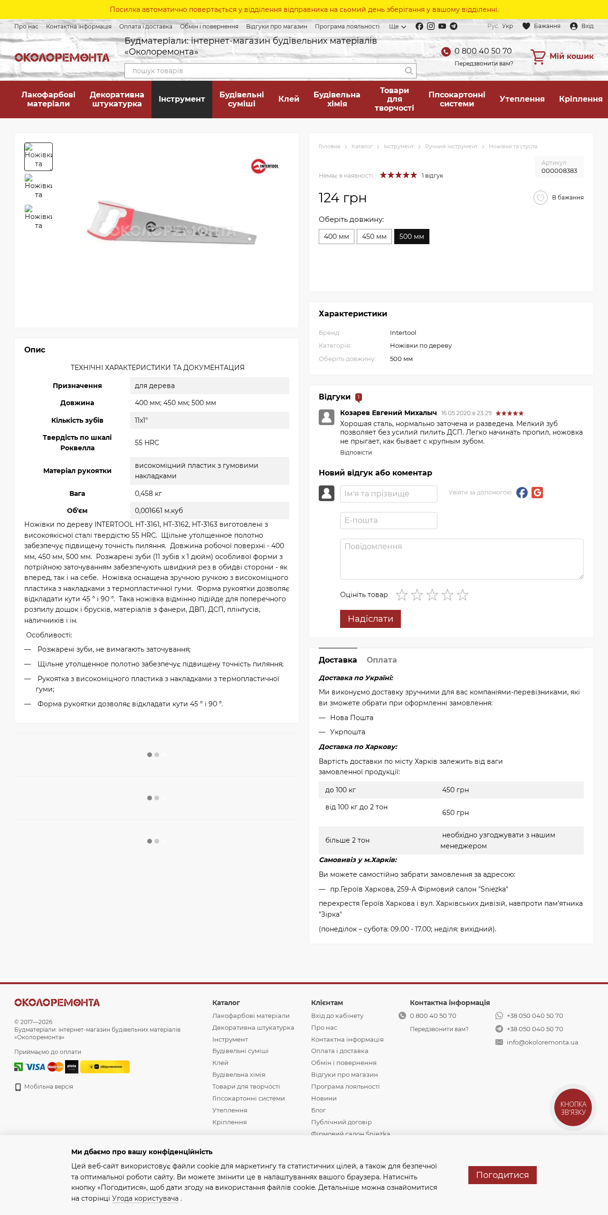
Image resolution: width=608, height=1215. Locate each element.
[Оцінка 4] (449, 594)
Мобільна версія (48, 1086)
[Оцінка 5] (464, 594)
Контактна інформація (79, 26)
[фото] (57, 1002)
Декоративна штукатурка (117, 99)
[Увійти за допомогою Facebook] (522, 492)
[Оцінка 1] (403, 594)
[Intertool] (265, 166)
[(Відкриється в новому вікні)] (105, 1066)
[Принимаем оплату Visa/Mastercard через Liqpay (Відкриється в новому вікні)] (44, 1066)
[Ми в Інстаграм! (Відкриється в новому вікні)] (431, 26)
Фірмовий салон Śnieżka (350, 1134)
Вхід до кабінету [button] (337, 1015)
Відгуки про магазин (276, 26)
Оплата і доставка (145, 26)
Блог (318, 1110)
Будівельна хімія (337, 99)
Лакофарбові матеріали (48, 99)
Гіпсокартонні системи (456, 99)
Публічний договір (341, 1122)
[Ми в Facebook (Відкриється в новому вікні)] (419, 26)
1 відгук (432, 175)
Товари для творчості (394, 99)
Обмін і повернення (209, 26)
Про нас (26, 26)
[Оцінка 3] (434, 594)
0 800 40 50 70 (483, 51)
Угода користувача (145, 1198)
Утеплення (522, 99)
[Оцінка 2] (419, 594)
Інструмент (182, 99)
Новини (324, 1098)
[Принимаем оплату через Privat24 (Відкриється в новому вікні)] (18, 1066)
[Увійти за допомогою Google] (537, 492)
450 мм (374, 236)
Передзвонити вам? (484, 63)
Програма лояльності (347, 26)
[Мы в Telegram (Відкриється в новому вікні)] (453, 26)
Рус (492, 26)
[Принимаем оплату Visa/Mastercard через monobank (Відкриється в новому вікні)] (71, 1066)
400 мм (336, 236)
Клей (288, 99)
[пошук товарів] (409, 70)
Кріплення (229, 1122)
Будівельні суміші (241, 99)
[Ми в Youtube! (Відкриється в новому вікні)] (442, 26)
